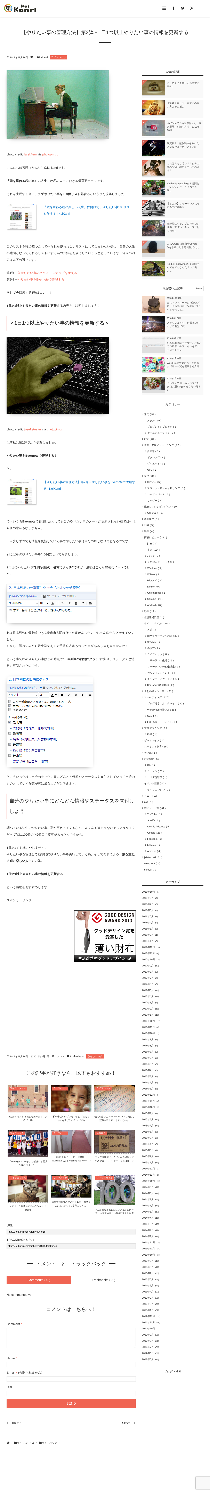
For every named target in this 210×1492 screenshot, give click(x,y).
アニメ (150, 795)
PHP (151, 734)
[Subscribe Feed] (191, 8)
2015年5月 (148, 1137)
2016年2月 (148, 1082)
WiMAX (153, 574)
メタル (153, 420)
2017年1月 (148, 1014)
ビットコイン (153, 740)
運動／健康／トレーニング (161, 445)
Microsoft (154, 580)
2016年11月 (148, 1027)
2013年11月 (148, 1248)
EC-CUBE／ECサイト (161, 722)
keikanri (43, 57)
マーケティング (156, 697)
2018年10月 (148, 891)
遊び (149, 476)
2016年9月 (148, 1039)
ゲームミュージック (160, 432)
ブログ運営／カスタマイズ (164, 703)
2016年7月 (148, 1051)
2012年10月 (148, 1328)
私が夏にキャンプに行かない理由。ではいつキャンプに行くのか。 (183, 227)
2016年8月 (148, 1045)
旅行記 (152, 642)
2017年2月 (148, 1008)
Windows (154, 568)
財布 (151, 543)
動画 (149, 611)
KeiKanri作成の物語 (159, 685)
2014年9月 (148, 1187)
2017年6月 (148, 984)
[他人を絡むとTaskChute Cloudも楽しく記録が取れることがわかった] (114, 1109)
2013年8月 (148, 1267)
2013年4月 (148, 1291)
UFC (151, 469)
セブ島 (149, 752)
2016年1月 (148, 1088)
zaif (148, 802)
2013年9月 (148, 1260)
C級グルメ (155, 512)
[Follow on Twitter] (182, 8)
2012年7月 (148, 1347)
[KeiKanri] (20, 8)
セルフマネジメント (160, 672)
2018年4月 (148, 922)
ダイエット (155, 463)
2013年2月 (148, 1304)
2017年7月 (148, 977)
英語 (151, 629)
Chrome (154, 599)
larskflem (30, 154)
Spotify (152, 820)
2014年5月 (148, 1211)
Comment (13, 1324)
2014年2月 (148, 1230)
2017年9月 (148, 965)
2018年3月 (148, 928)
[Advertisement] (37, 936)
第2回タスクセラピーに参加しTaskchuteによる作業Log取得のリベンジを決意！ (71, 1161)
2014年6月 (148, 1205)
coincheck (151, 863)
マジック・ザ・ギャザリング (165, 488)
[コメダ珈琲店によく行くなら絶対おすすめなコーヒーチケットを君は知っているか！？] (114, 1150)
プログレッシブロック (161, 426)
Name (11, 1358)
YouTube (154, 814)
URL (10, 1387)
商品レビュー (154, 537)
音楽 (149, 414)
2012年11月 (148, 1322)
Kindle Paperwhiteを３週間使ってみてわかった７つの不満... (183, 187)
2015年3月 (148, 1150)
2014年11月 (148, 1174)
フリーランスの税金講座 (162, 666)
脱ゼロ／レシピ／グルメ (160, 506)
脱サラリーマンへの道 (162, 635)
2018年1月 (148, 941)
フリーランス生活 (159, 660)
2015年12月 (148, 1094)
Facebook (154, 838)
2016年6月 (148, 1057)
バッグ (152, 555)
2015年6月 (148, 1131)
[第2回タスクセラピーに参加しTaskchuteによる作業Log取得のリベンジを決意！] (71, 1150)
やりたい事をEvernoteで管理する (40, 279)
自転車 (152, 451)
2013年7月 (148, 1273)
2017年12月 (148, 947)
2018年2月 (148, 934)
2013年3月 (148, 1297)
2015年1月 (148, 1162)
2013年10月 (148, 1254)
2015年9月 (148, 1113)
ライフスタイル (18, 1088)
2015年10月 (148, 1107)
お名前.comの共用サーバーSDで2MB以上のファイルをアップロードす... (184, 346)
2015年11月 (148, 1101)
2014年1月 (148, 1236)
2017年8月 (148, 971)
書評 (153, 549)
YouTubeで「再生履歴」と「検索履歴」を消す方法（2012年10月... (184, 127)
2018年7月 (148, 904)
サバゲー (154, 500)
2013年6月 (148, 1279)
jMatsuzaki (152, 857)
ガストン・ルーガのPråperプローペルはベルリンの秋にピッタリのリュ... (183, 306)
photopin (48, 154)
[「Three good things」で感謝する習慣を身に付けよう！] (28, 1154)
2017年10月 (148, 959)
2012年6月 (148, 1353)
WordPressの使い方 (160, 709)
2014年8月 (148, 1193)
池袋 (148, 525)
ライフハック (58, 57)
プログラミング (154, 728)
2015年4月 (148, 1144)
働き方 (152, 648)
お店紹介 (101, 1133)
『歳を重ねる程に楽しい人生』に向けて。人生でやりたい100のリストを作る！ (114, 1213)
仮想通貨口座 (153, 617)
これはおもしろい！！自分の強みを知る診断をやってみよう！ (183, 167)
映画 (148, 531)
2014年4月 (148, 1217)
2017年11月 (148, 953)
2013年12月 (148, 1242)
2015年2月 (148, 1156)
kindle (153, 586)
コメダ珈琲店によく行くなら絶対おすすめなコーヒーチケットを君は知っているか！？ (114, 1161)
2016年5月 (148, 1064)
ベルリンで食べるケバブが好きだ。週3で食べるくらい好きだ (184, 386)
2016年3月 (148, 1076)
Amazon (153, 851)
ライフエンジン (157, 789)
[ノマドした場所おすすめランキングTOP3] (28, 1199)
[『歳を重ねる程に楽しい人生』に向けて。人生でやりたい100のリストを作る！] (114, 1203)
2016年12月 (148, 1021)
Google (153, 832)
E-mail (11, 1373)
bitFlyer (150, 869)
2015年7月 (148, 1125)
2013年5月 (148, 1285)
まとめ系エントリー (157, 691)
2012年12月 (148, 1316)
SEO (151, 715)
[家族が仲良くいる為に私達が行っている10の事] (28, 1110)
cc (56, 154)
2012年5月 (148, 1359)
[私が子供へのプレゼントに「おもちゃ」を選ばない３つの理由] (71, 1109)
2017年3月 (148, 1002)
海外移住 (151, 519)
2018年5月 (148, 916)
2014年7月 (148, 1199)
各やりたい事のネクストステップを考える (47, 273)
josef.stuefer (32, 429)
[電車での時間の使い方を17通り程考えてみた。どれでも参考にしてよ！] (71, 1195)
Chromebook (156, 592)
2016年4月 (148, 1070)
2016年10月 (148, 1033)
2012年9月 (148, 1334)
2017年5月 (148, 990)
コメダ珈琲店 (156, 777)
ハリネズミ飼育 (155, 746)
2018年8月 (148, 898)
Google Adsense (158, 826)
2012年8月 (148, 1340)
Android (154, 605)
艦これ (153, 482)
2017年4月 (148, 996)
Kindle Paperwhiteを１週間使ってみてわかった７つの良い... (183, 267)
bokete (152, 845)
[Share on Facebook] (173, 8)
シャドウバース (157, 494)
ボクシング (155, 457)
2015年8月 (148, 1119)
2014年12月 (148, 1168)
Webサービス (154, 808)
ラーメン (154, 771)
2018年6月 (148, 910)
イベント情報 (154, 783)
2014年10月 (148, 1180)
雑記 (149, 439)
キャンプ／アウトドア (162, 679)
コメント (59, 1056)
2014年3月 (148, 1224)
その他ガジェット (159, 562)
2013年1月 (148, 1310)
